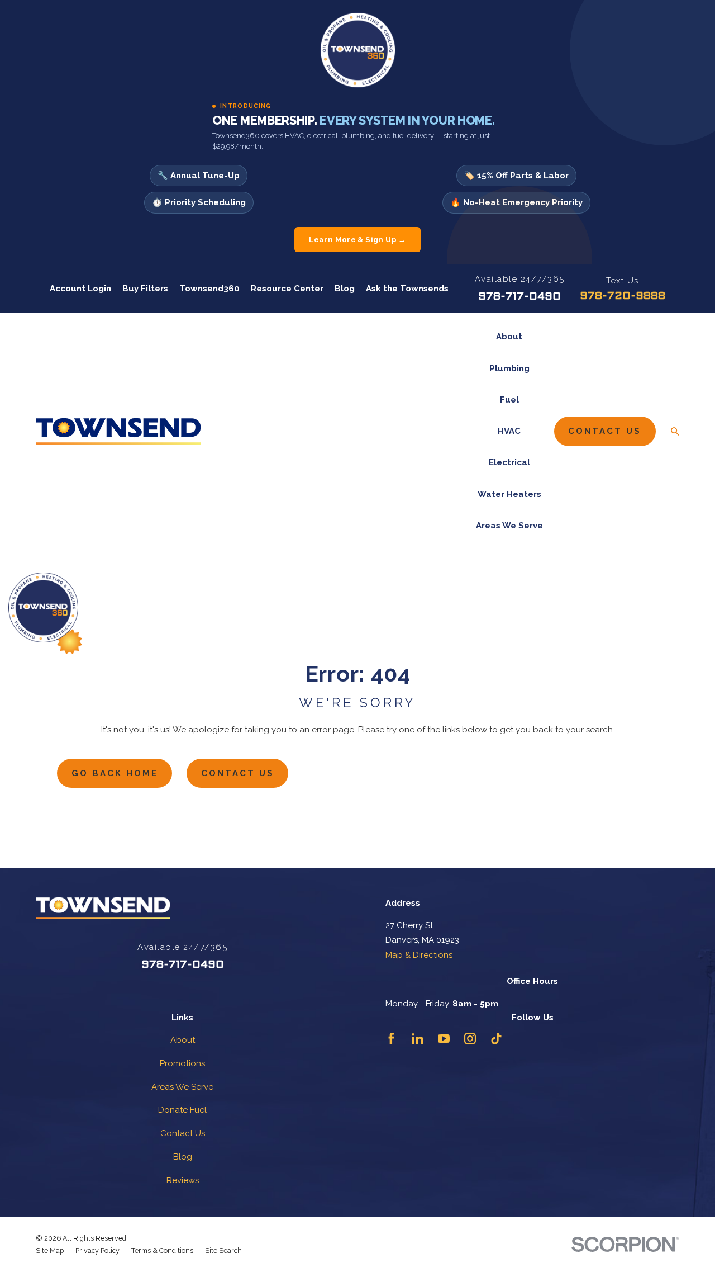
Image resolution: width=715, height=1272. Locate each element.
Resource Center (287, 288)
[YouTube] (444, 1038)
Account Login (80, 288)
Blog (345, 288)
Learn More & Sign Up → (357, 239)
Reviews (182, 1180)
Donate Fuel (182, 1110)
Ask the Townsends (407, 288)
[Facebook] (391, 1038)
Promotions (182, 1063)
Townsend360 (209, 288)
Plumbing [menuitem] (509, 368)
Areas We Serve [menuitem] (509, 526)
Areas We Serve (182, 1087)
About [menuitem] (509, 337)
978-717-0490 (519, 297)
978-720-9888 (622, 296)
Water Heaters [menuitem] (509, 494)
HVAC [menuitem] (509, 431)
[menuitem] (50, 1251)
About (182, 1040)
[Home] (118, 431)
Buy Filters (145, 288)
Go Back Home (115, 773)
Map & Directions (418, 955)
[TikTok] (496, 1038)
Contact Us (604, 431)
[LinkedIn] (417, 1038)
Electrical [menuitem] (509, 462)
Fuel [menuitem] (509, 400)
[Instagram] (470, 1038)
